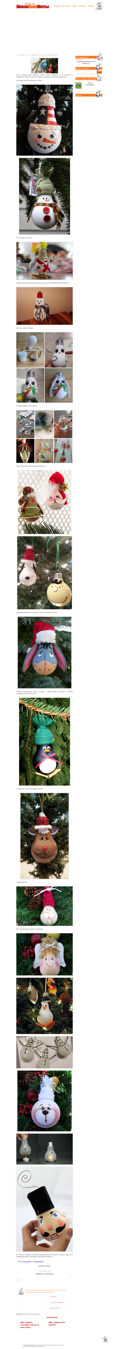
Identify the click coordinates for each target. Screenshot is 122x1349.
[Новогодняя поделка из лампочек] (44, 65)
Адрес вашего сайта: (55, 1308)
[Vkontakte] (88, 1345)
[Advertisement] (61, 24)
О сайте (74, 6)
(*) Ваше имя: (53, 1296)
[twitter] (85, 1345)
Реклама (91, 6)
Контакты (82, 6)
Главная (56, 6)
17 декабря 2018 (22, 55)
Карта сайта (65, 6)
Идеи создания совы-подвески (57, 1323)
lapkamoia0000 (34, 55)
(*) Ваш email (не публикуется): (57, 1302)
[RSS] (91, 1345)
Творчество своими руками (50, 55)
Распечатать (39, 1261)
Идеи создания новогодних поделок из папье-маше (29, 1325)
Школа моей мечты (30, 1345)
